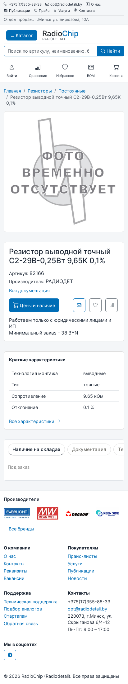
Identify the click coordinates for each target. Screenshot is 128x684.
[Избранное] (65, 67)
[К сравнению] (111, 305)
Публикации (19, 11)
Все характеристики (32, 421)
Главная (12, 90)
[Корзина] (116, 67)
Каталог (24, 35)
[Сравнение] (37, 67)
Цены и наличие (37, 305)
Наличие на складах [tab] (36, 449)
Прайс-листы (82, 556)
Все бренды (21, 528)
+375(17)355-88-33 (25, 4)
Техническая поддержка (30, 601)
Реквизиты (15, 570)
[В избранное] (95, 305)
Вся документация (29, 290)
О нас (96, 4)
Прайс (44, 11)
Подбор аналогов (23, 608)
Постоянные (71, 90)
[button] (11, 67)
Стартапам (16, 616)
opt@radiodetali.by (66, 4)
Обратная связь (21, 623)
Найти (112, 51)
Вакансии (14, 578)
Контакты (87, 11)
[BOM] (91, 67)
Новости (77, 578)
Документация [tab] (89, 449)
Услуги (64, 11)
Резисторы (40, 90)
